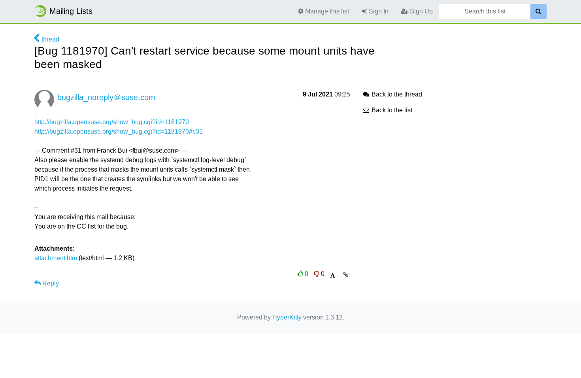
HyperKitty (287, 317)
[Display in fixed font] (332, 275)
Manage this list (326, 11)
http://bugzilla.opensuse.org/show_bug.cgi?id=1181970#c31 (118, 131)
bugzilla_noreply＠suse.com (106, 97)
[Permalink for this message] (345, 275)
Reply (50, 283)
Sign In (378, 11)
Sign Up (420, 11)
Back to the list (391, 110)
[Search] (538, 11)
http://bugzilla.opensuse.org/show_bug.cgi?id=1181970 (111, 122)
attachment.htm (55, 258)
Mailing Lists (70, 11)
